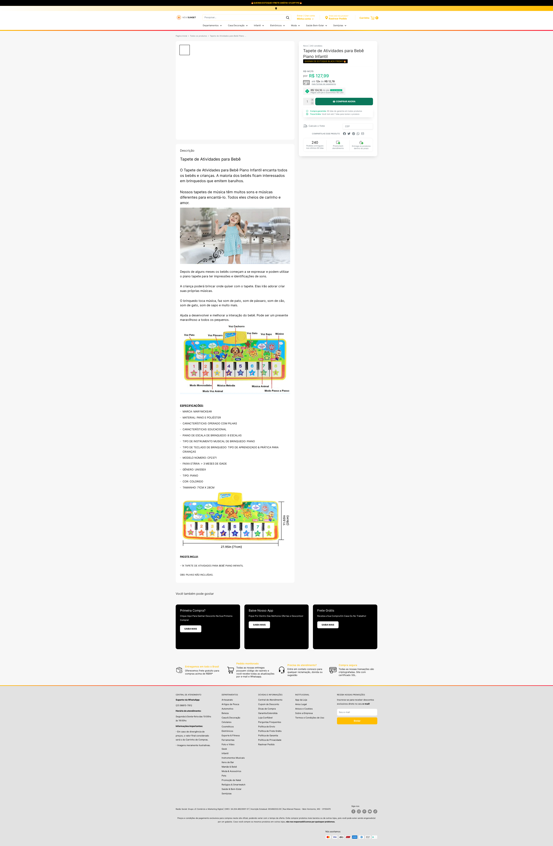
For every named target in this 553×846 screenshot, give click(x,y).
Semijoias (338, 25)
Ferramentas (228, 740)
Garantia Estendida (267, 713)
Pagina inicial (181, 36)
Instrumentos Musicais (233, 757)
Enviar (357, 720)
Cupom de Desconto (268, 704)
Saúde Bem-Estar (315, 25)
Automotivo (227, 708)
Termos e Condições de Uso (309, 717)
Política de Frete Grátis (270, 731)
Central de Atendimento (270, 699)
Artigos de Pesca (230, 704)
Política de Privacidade (269, 740)
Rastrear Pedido (266, 744)
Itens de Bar (228, 762)
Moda (294, 25)
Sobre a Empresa (304, 713)
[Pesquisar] (287, 17)
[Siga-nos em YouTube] (370, 811)
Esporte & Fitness (231, 735)
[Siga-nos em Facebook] (353, 811)
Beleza (225, 713)
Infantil (257, 25)
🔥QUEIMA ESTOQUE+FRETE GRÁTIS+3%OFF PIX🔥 (276, 3)
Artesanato (227, 699)
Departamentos (211, 25)
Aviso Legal (301, 704)
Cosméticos (228, 726)
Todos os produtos (198, 36)
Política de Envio (266, 726)
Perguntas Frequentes (269, 722)
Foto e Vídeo (228, 744)
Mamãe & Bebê (229, 766)
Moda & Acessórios (231, 771)
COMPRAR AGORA (345, 101)
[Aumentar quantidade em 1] (312, 99)
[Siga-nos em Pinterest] (364, 811)
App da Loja (301, 699)
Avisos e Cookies (304, 708)
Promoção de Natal (231, 780)
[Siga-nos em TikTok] (375, 811)
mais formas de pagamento (324, 84)
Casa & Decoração (231, 717)
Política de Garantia (268, 735)
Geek (224, 749)
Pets (224, 775)
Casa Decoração (236, 25)
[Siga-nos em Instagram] (359, 811)
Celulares (226, 722)
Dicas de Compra (267, 708)
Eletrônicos (276, 25)
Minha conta (304, 18)
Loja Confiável (265, 717)
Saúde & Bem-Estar (232, 789)
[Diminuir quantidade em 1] (312, 103)
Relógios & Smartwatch (233, 784)
